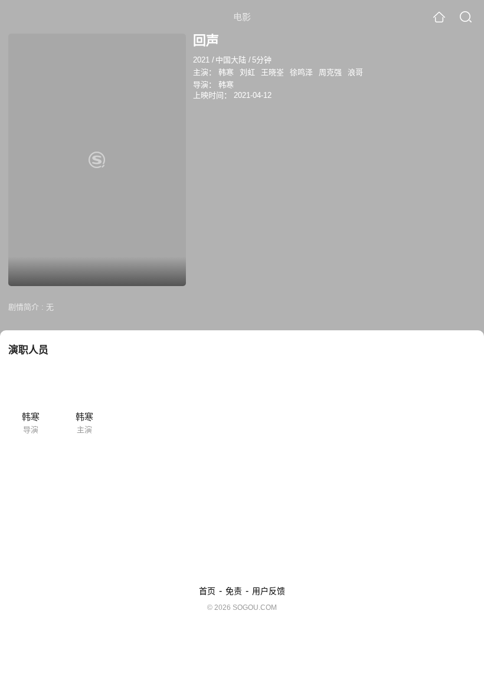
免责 (233, 591)
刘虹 (247, 72)
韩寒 (226, 72)
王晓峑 (272, 72)
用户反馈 (268, 591)
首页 (207, 591)
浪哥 (355, 72)
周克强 (330, 72)
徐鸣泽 (301, 72)
